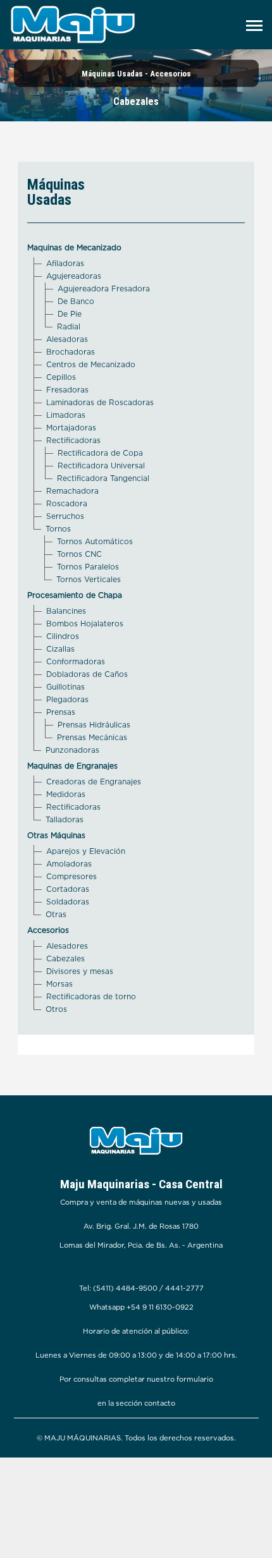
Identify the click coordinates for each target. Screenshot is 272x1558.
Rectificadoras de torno (91, 996)
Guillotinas (65, 687)
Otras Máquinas (56, 835)
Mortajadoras (71, 427)
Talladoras (64, 819)
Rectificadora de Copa (100, 453)
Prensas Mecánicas (92, 737)
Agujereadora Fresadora (104, 288)
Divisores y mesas (79, 971)
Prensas (60, 712)
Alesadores (67, 946)
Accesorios (48, 930)
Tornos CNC (79, 554)
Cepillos (61, 377)
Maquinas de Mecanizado (74, 247)
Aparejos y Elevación (85, 851)
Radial (68, 326)
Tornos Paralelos (88, 567)
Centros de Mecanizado (90, 364)
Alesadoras (67, 339)
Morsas (59, 984)
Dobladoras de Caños (87, 674)
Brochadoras (70, 352)
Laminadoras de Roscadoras (100, 402)
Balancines (66, 611)
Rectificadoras (73, 440)
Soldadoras (67, 902)
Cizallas (60, 649)
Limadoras (65, 415)
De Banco (76, 301)
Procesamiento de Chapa (74, 595)
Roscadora (66, 503)
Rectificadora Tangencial (103, 478)
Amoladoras (69, 864)
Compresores (71, 876)
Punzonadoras (72, 750)
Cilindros (62, 636)
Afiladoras (65, 263)
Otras (56, 914)
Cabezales (65, 958)
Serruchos (65, 516)
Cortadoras (67, 889)
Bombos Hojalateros (84, 623)
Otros (56, 1009)
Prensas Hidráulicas (94, 725)
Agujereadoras (73, 276)
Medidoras (65, 794)
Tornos (58, 529)
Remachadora (72, 491)
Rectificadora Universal (101, 465)
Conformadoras (75, 661)
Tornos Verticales (88, 579)
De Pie (70, 314)
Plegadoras (67, 699)
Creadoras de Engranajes (93, 781)
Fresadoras (67, 390)
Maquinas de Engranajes (72, 766)
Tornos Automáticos (95, 541)
